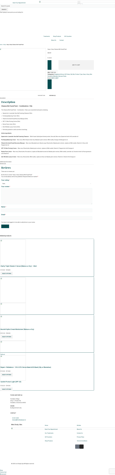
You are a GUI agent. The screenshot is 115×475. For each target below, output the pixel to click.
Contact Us (80, 433)
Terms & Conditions (82, 441)
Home (46, 425)
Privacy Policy (80, 437)
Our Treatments (49, 433)
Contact (62, 40)
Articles (79, 425)
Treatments (46, 36)
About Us (53, 40)
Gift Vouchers (68, 36)
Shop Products (57, 36)
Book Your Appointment (19, 2)
